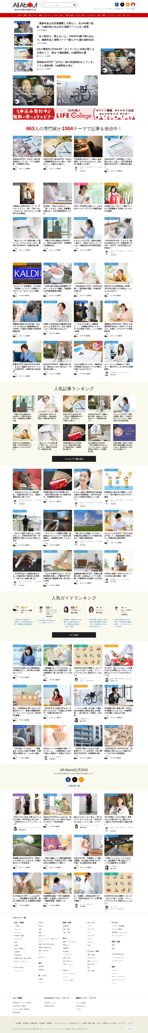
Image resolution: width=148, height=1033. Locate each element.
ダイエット (90, 942)
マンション (17, 929)
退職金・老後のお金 (45, 947)
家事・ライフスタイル (70, 942)
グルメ (119, 15)
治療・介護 (66, 932)
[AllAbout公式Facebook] (117, 5)
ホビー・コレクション (119, 976)
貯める (41, 926)
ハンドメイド (67, 955)
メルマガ (109, 9)
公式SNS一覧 (119, 9)
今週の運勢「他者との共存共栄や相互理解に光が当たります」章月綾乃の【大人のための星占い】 (98, 623)
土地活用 (17, 952)
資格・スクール (92, 961)
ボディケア (90, 935)
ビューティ (47, 15)
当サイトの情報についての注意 (106, 1023)
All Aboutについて (75, 1023)
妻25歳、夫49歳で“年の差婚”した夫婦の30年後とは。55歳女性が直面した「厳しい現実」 (72, 623)
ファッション (111, 15)
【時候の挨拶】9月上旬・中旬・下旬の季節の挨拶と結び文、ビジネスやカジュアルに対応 (123, 623)
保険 (40, 932)
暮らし (62, 15)
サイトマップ (98, 9)
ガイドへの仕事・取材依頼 (21, 1009)
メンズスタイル (91, 15)
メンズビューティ (117, 961)
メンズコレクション (118, 957)
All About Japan (49, 1006)
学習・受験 (90, 971)
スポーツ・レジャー (118, 980)
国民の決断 (16, 1012)
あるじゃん (42, 957)
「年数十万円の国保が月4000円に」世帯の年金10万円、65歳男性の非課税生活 (23, 622)
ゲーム (114, 973)
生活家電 (66, 951)
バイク (41, 982)
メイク (89, 926)
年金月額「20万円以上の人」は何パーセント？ (47, 622)
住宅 (29, 15)
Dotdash (130, 1029)
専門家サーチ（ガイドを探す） (22, 1003)
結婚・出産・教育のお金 (46, 944)
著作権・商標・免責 (89, 1023)
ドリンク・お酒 (68, 980)
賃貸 (15, 942)
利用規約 (49, 1023)
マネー (35, 15)
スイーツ (66, 977)
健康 (40, 15)
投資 (40, 929)
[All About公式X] (122, 5)
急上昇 (20, 15)
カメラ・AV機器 (117, 929)
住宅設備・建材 (19, 935)
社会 (88, 967)
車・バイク (126, 15)
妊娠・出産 (66, 958)
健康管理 (66, 926)
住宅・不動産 (19, 922)
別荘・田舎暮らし (19, 948)
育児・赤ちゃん (68, 961)
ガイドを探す (131, 9)
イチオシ (79, 1009)
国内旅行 (41, 970)
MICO (89, 945)
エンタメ (114, 970)
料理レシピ (66, 945)
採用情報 (25, 1023)
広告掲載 (42, 1023)
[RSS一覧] (128, 5)
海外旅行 (41, 966)
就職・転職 (90, 955)
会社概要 (18, 1023)
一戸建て (17, 926)
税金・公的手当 (43, 950)
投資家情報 (33, 1023)
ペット (114, 983)
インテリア (17, 939)
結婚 (113, 948)
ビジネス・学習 (79, 15)
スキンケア (90, 929)
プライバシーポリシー (61, 1023)
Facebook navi (80, 1006)
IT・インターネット (118, 935)
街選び (16, 945)
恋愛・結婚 (69, 15)
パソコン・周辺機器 (118, 926)
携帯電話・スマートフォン (120, 932)
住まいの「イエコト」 (21, 961)
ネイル (89, 939)
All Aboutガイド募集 (19, 1006)
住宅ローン (42, 935)
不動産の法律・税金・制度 (22, 958)
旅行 (99, 15)
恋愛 (113, 945)
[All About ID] (133, 5)
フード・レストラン (69, 974)
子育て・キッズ (68, 964)
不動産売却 (17, 955)
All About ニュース (50, 1003)
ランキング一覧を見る (74, 459)
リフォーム (17, 932)
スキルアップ (91, 958)
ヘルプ (130, 1023)
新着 (25, 15)
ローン (41, 954)
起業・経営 (90, 964)
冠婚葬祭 (66, 948)
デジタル (55, 15)
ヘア (88, 932)
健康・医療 (67, 922)
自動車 (41, 979)
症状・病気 (66, 929)
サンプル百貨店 (81, 1003)
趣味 (103, 15)
